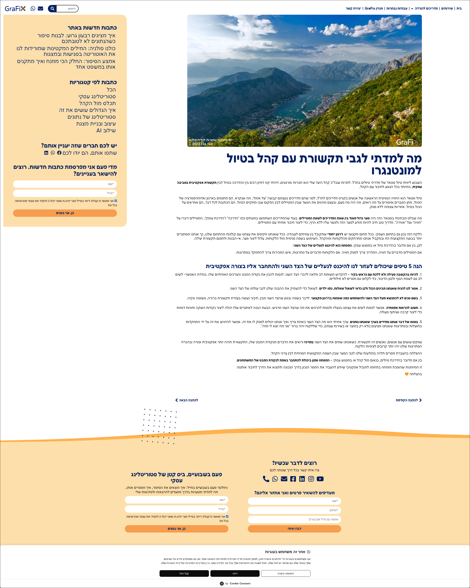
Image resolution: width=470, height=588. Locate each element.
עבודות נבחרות (396, 8)
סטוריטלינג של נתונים (92, 117)
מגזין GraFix (374, 8)
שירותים (447, 8)
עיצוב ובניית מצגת (96, 124)
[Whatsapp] (33, 8)
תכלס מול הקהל (97, 103)
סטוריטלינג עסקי (97, 97)
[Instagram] (311, 478)
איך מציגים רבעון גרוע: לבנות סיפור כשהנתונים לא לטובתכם (76, 38)
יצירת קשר (353, 8)
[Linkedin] (302, 478)
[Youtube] (320, 478)
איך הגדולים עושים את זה (87, 110)
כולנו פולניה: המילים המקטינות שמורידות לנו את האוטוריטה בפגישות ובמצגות (66, 51)
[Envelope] (40, 8)
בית (459, 8)
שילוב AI (106, 131)
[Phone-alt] (266, 478)
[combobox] (67, 8)
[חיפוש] (52, 8)
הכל (111, 90)
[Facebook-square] (293, 478)
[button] (59, 152)
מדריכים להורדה (426, 8)
